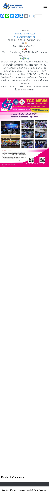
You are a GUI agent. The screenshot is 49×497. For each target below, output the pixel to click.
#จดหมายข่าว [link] (19, 37)
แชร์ (31, 16)
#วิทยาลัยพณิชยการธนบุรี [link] (24, 33)
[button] (24, 312)
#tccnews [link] (30, 37)
